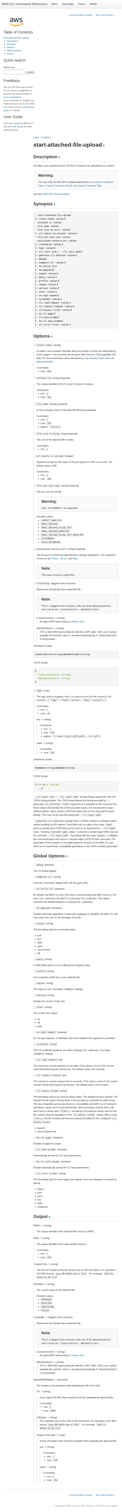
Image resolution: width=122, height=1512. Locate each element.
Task (75, 558)
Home (54, 4)
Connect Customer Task (89, 185)
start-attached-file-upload (16, 37)
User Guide (68, 4)
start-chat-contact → (106, 15)
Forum (81, 4)
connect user (77, 621)
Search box (9, 67)
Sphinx (114, 1505)
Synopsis (11, 44)
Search (30, 72)
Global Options (14, 50)
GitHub (93, 4)
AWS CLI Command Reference (24, 4)
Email (63, 558)
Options (10, 47)
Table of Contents (18, 32)
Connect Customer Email (59, 185)
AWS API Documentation (56, 194)
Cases (55, 558)
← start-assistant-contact (79, 15)
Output (10, 53)
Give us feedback (12, 97)
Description (12, 41)
